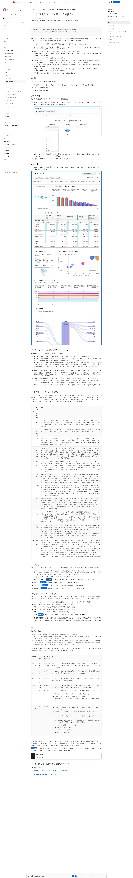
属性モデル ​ (53, 154)
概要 (7, 75)
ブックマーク (112, 16)
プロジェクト (7, 62)
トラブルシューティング (8, 162)
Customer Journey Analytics (48, 9)
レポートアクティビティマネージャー (11, 144)
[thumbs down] (76, 876)
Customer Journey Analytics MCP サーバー (13, 172)
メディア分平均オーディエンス (13, 91)
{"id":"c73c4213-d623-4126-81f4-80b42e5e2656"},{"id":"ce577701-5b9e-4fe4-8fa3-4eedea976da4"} (57, 20)
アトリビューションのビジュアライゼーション (119, 32)
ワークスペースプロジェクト (9, 50)
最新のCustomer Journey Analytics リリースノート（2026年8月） (51, 771)
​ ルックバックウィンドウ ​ (47, 156)
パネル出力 (111, 28)
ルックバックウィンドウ (113, 42)
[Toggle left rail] (25, 6)
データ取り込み (7, 35)
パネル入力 (111, 25)
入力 (39, 88)
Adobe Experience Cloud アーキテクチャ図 (45, 774)
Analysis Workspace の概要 (11, 53)
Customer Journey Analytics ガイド (66, 9)
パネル (6, 72)
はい (111, 13)
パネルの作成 (82, 85)
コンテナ (110, 39)
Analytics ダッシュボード (9, 132)
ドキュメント (35, 9)
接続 (5, 41)
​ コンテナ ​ (73, 154)
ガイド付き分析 (7, 135)
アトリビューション (11, 81)
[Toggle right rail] (107, 6)
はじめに (5, 28)
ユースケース (6, 156)
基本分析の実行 (8, 56)
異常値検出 (7, 116)
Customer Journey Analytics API (10, 169)
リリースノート (7, 25)
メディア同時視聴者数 (11, 94)
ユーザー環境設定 (9, 122)
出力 (39, 90)
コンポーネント (7, 138)
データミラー (6, 38)
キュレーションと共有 (9, 106)
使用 (109, 22)
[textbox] (14, 14)
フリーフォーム (9, 88)
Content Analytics (8, 128)
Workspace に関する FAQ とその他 (12, 125)
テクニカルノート (7, 165)
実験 (7, 85)
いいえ (115, 13)
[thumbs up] (73, 876)
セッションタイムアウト (57, 572)
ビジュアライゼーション (9, 69)
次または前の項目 (10, 100)
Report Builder (7, 141)
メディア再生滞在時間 (11, 97)
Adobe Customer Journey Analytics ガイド (14, 22)
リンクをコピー (121, 16)
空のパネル (8, 78)
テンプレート (7, 66)
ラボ (5, 159)
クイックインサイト (10, 103)
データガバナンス (7, 153)
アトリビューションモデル (114, 36)
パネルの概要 (37, 767)
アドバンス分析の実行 (10, 59)
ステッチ (5, 147)
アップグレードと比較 (8, 32)
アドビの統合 (6, 150)
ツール (5, 47)
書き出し (6, 110)
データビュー (6, 44)
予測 (5, 119)
